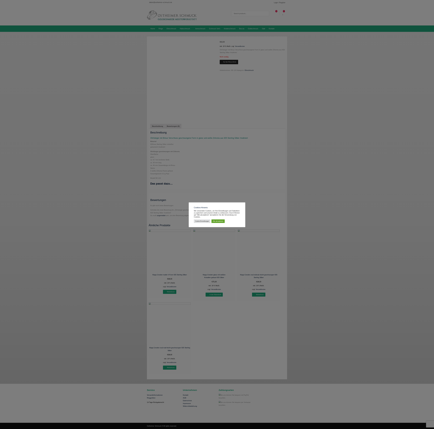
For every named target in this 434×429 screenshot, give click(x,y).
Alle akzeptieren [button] (218, 221)
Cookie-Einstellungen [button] (202, 221)
